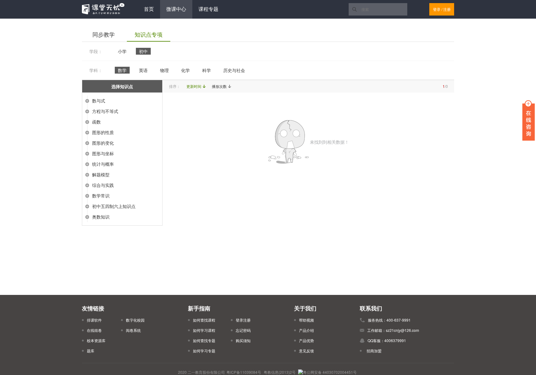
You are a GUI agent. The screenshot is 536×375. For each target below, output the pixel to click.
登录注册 (243, 320)
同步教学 (103, 34)
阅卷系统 (133, 330)
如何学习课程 (204, 330)
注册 (447, 9)
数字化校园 (135, 320)
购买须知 (243, 340)
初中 (143, 51)
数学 (122, 70)
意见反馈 (306, 350)
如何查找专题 (204, 340)
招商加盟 (373, 350)
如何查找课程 (204, 320)
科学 (206, 70)
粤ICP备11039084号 (243, 372)
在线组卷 (94, 330)
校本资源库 (96, 340)
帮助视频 (306, 320)
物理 (164, 70)
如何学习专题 (204, 350)
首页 (149, 9)
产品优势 (306, 340)
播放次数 (219, 86)
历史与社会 (234, 70)
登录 (436, 9)
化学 (185, 70)
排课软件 (94, 320)
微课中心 (176, 9)
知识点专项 (149, 34)
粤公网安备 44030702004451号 (330, 372)
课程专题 (208, 9)
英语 (143, 70)
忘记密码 (243, 330)
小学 (122, 51)
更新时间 (193, 86)
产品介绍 (306, 330)
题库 (90, 350)
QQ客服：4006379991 (387, 340)
